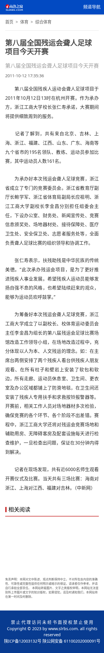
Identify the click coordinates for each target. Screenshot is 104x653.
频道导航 (92, 7)
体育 (24, 22)
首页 (9, 22)
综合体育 (43, 22)
